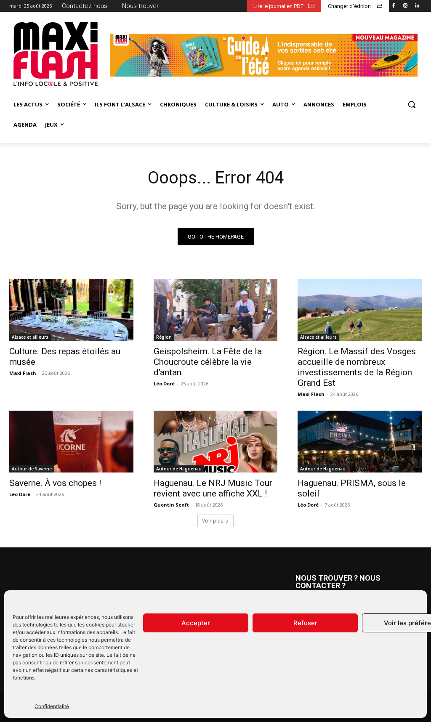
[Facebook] (394, 6)
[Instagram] (405, 6)
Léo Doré (164, 383)
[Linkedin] (417, 6)
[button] (412, 104)
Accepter (195, 623)
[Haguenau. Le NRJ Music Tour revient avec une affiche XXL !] (216, 441)
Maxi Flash (22, 373)
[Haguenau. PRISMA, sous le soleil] (360, 441)
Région (164, 337)
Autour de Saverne (32, 469)
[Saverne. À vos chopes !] (71, 441)
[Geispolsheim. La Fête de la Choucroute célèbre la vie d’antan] (216, 310)
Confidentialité (52, 706)
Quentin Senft (171, 505)
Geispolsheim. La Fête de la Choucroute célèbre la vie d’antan (208, 361)
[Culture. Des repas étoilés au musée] (71, 310)
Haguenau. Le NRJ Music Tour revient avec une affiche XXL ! (213, 488)
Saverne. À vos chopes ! (55, 483)
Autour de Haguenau (179, 469)
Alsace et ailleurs (30, 337)
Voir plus (212, 520)
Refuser (305, 623)
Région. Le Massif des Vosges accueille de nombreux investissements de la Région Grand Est (357, 367)
